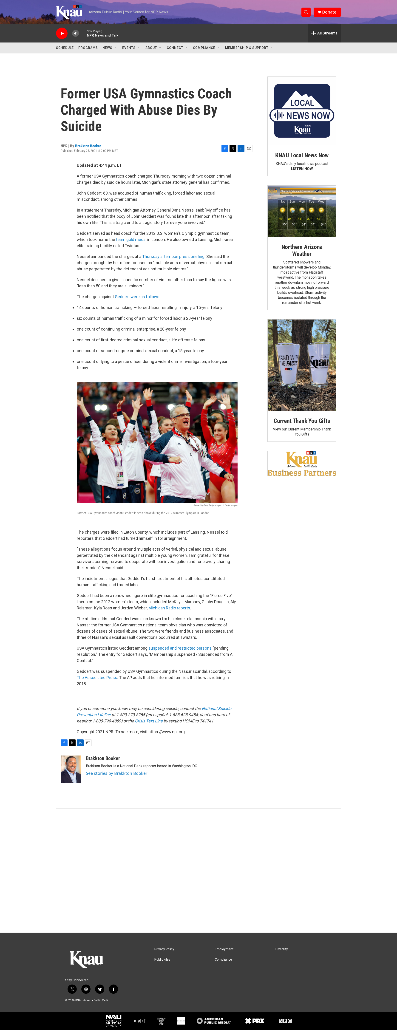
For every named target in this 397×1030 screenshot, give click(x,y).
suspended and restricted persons (180, 648)
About (151, 48)
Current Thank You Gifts (302, 420)
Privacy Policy (164, 949)
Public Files (162, 959)
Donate (329, 12)
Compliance (204, 48)
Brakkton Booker (88, 146)
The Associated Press (97, 677)
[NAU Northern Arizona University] (113, 1021)
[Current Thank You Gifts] (302, 365)
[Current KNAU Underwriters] (302, 463)
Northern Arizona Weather (302, 250)
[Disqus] (198, 870)
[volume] (75, 33)
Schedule (65, 48)
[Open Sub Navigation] (116, 48)
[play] (61, 33)
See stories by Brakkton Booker (116, 773)
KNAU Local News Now (302, 155)
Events (129, 48)
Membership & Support (246, 48)
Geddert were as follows (137, 296)
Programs (88, 48)
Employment (224, 949)
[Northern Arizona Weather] (302, 211)
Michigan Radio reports (169, 608)
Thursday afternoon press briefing (173, 256)
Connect (175, 48)
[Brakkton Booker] (71, 769)
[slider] (83, 33)
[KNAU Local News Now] (302, 111)
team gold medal (131, 239)
